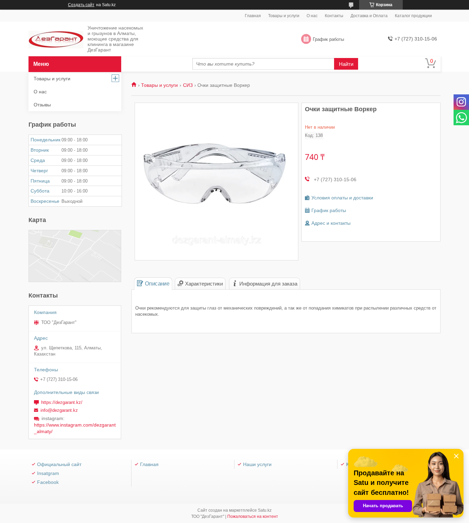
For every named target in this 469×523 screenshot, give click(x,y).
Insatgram (48, 473)
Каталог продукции (413, 15)
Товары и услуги (283, 15)
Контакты (334, 15)
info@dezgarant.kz (59, 410)
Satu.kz (265, 510)
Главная (253, 15)
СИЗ (188, 85)
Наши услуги (257, 464)
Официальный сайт (59, 464)
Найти (346, 64)
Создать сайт (81, 4)
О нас (312, 15)
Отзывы (42, 104)
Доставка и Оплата (369, 15)
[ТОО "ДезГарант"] (55, 39)
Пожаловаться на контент (252, 516)
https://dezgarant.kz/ (61, 402)
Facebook (48, 482)
